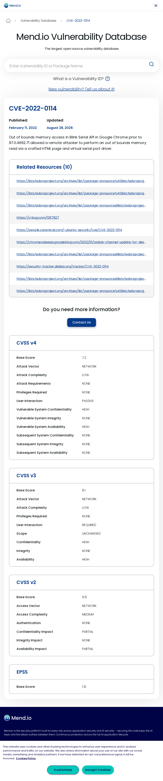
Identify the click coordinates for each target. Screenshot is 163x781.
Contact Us (81, 322)
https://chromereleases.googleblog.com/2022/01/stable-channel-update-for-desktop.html (81, 242)
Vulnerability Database (38, 20)
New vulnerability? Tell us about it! (82, 89)
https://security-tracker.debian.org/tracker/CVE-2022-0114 (62, 266)
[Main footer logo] (17, 718)
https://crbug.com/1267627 (37, 217)
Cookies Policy (26, 758)
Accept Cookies (98, 770)
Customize (63, 770)
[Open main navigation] (156, 5)
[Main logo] (14, 5)
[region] (81, 761)
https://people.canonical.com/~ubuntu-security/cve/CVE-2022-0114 (69, 230)
